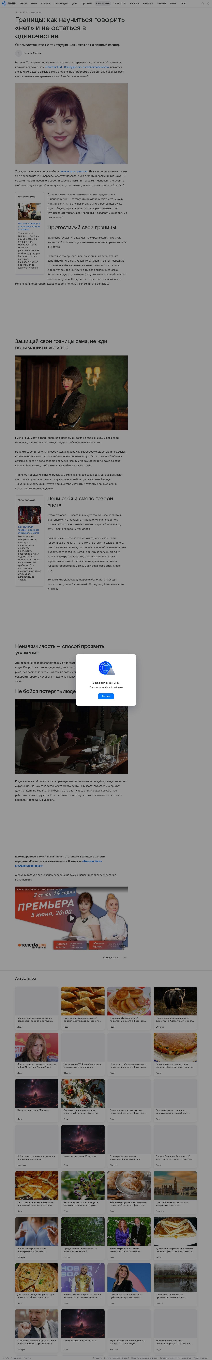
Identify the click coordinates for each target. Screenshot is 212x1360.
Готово (106, 696)
